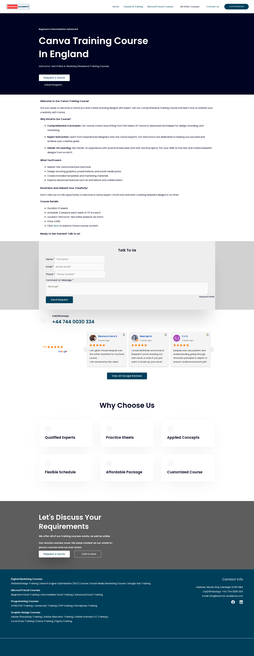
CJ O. (185, 336)
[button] (236, 7)
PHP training (66, 605)
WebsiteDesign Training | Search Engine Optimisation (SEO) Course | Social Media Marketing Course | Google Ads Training (81, 583)
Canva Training (44, 621)
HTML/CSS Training (22, 605)
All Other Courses (189, 6)
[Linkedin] (241, 602)
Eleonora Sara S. (108, 336)
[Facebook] (233, 602)
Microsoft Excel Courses (160, 6)
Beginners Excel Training (25, 594)
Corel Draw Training (22, 621)
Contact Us (212, 6)
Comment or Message (59, 280)
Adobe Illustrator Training (58, 616)
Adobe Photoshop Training (26, 616)
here (56, 225)
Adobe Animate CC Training (91, 616)
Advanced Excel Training (89, 594)
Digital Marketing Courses (26, 579)
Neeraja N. (146, 336)
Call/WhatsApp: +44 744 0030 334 (223, 591)
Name (50, 259)
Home (115, 6)
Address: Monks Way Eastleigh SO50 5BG (219, 587)
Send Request (59, 299)
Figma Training (63, 621)
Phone (50, 274)
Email (50, 266)
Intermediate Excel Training (57, 594)
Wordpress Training (86, 605)
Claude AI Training (133, 6)
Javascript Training (46, 605)
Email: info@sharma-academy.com (222, 596)
